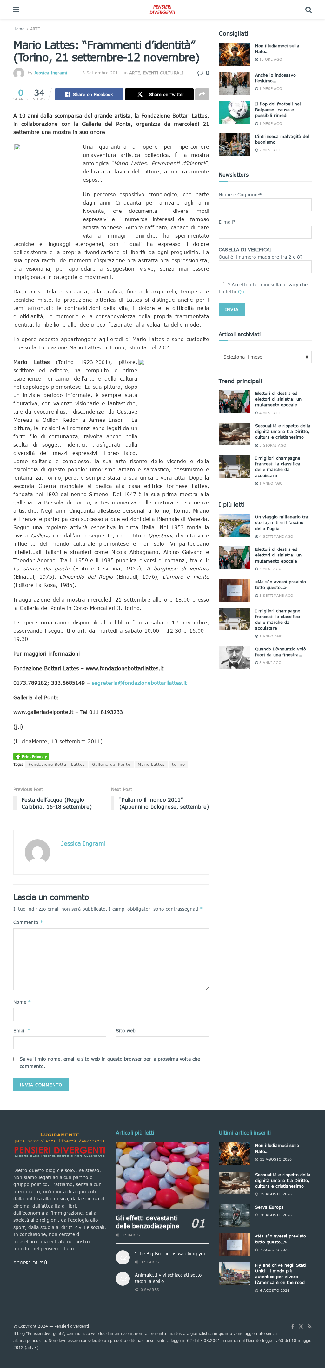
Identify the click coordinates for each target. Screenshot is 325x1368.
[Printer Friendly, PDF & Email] (31, 756)
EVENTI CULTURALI (163, 72)
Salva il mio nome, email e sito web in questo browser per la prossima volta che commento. (110, 1062)
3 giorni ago (272, 445)
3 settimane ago (275, 595)
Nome (22, 1002)
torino (178, 764)
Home (18, 28)
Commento (28, 922)
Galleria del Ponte (111, 764)
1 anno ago (270, 483)
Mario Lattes (151, 764)
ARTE (35, 28)
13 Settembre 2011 (100, 72)
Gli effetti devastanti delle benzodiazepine (147, 1222)
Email (21, 1031)
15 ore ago (270, 59)
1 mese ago (270, 88)
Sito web (126, 1030)
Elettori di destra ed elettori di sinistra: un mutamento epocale (278, 399)
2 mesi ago (270, 150)
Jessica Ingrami (50, 72)
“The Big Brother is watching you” (171, 1253)
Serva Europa (269, 1207)
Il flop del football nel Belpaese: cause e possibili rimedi (278, 109)
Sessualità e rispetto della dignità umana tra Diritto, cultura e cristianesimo (282, 431)
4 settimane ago (275, 536)
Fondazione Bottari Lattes (57, 764)
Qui (242, 291)
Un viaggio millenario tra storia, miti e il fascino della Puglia (281, 522)
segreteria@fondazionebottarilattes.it (139, 683)
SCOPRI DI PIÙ (30, 1262)
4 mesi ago (270, 413)
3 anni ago (270, 662)
